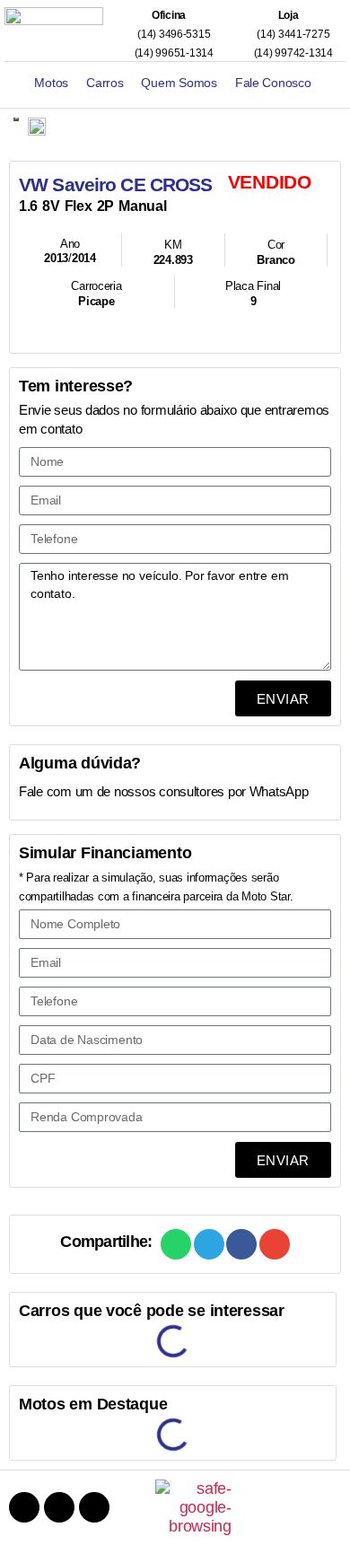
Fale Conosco (273, 82)
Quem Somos (178, 82)
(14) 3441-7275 (291, 34)
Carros (104, 82)
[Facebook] (24, 1507)
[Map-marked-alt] (94, 1507)
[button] (176, 1244)
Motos (51, 82)
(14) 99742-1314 (291, 53)
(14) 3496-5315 (172, 34)
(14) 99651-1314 (172, 53)
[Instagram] (59, 1507)
